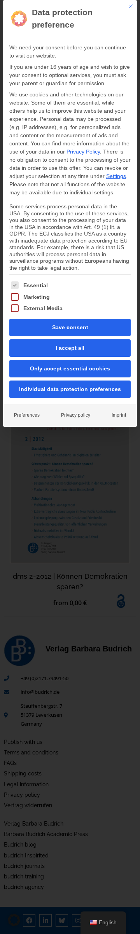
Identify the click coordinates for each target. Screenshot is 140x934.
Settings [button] (116, 176)
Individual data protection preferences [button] (70, 389)
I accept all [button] (70, 348)
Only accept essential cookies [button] (70, 368)
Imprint (119, 415)
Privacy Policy (83, 151)
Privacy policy (75, 415)
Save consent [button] (70, 327)
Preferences (27, 415)
